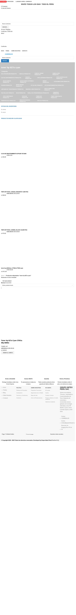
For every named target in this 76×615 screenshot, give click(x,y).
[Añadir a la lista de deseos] (11, 337)
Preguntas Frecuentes (36, 390)
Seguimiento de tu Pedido (37, 392)
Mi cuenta (47, 390)
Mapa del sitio (34, 395)
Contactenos (19, 392)
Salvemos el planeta (50, 401)
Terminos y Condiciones (22, 395)
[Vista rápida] (7, 337)
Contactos (18, 397)
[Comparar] (3, 337)
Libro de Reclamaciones (36, 397)
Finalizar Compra (49, 395)
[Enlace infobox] (10, 378)
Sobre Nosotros (36, 387)
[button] (7, 352)
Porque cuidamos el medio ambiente (51, 398)
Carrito (47, 392)
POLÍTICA (18, 387)
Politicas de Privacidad (21, 390)
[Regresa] (3, 64)
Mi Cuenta (48, 387)
